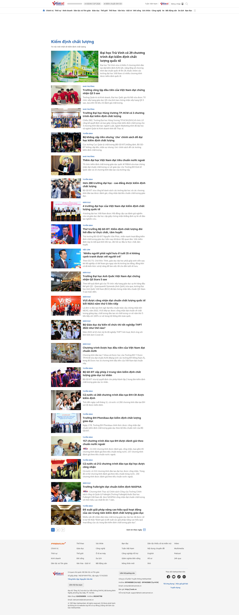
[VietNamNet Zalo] (184, 578)
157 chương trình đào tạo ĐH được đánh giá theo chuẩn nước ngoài (113, 442)
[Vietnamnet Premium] (58, 544)
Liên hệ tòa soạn (75, 585)
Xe (163, 10)
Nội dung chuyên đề (156, 548)
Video (176, 543)
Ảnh (149, 563)
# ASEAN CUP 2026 (92, 3)
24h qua (177, 558)
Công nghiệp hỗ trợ (130, 553)
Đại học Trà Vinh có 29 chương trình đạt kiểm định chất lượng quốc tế (122, 57)
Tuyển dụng (175, 587)
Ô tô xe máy (101, 553)
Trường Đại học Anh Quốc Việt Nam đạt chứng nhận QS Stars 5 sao (111, 277)
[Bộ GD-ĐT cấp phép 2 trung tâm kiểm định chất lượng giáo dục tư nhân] (66, 377)
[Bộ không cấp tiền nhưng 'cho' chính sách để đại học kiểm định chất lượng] (66, 142)
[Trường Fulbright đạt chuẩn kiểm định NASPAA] (66, 492)
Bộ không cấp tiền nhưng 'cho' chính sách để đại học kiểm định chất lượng (113, 138)
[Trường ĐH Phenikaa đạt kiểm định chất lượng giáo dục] (66, 423)
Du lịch (181, 10)
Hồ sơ (150, 558)
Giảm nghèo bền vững (131, 558)
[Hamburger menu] (194, 10)
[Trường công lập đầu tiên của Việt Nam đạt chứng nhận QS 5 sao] (66, 95)
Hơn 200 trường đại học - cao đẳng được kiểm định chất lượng (114, 184)
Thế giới (104, 10)
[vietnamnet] (58, 6)
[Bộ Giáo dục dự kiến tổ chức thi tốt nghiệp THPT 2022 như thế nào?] (66, 330)
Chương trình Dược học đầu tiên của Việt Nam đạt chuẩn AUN (114, 349)
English (151, 553)
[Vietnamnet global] (164, 4)
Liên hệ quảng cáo (127, 573)
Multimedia (179, 548)
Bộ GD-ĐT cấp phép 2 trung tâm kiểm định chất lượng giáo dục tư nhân (112, 373)
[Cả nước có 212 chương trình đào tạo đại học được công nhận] (66, 469)
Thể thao (113, 10)
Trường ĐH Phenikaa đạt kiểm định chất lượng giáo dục (112, 419)
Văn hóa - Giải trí (125, 10)
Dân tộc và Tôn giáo (82, 10)
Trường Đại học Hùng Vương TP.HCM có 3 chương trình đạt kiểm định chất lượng (113, 114)
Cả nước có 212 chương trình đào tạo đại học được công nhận (114, 465)
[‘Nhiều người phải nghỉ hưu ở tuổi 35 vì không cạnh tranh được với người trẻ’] (66, 259)
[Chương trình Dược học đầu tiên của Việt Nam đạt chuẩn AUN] (66, 353)
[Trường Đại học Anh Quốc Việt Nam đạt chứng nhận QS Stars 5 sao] (66, 281)
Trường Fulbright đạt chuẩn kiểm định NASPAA (112, 486)
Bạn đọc (188, 10)
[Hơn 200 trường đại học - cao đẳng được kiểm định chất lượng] (66, 188)
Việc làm (86, 249)
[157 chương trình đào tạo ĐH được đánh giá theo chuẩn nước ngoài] (66, 446)
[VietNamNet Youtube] (173, 578)
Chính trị (50, 10)
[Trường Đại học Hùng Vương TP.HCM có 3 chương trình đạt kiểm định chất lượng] (66, 118)
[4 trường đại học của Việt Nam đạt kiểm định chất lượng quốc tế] (66, 211)
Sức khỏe (146, 10)
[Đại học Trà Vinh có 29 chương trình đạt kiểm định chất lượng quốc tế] (74, 66)
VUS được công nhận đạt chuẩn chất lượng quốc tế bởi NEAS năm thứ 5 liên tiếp (114, 302)
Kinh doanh (67, 10)
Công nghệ (156, 10)
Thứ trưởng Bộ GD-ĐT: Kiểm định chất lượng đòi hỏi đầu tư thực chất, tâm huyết (112, 230)
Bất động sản (171, 10)
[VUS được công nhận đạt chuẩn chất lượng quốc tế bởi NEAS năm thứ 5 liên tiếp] (66, 306)
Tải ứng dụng (168, 584)
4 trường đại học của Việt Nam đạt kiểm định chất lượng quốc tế (114, 207)
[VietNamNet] (44, 10)
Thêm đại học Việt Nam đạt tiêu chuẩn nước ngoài (114, 160)
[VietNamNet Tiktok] (179, 578)
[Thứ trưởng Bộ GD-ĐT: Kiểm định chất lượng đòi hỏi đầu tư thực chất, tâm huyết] (66, 234)
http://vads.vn (131, 589)
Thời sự (58, 10)
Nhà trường (88, 86)
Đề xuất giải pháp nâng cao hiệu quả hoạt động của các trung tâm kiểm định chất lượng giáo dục (113, 511)
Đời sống (137, 10)
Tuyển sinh (88, 133)
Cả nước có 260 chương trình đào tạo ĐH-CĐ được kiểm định (113, 396)
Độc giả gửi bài (182, 584)
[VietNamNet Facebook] (168, 578)
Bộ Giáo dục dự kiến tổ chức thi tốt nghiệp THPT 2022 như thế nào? (112, 326)
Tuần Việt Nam (151, 3)
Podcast (177, 553)
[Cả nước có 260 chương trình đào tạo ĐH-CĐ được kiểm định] (66, 400)
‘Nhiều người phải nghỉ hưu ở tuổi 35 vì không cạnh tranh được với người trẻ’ (111, 255)
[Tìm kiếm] (186, 3)
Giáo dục (95, 10)
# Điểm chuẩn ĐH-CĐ (113, 3)
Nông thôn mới (128, 563)
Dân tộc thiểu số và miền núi (159, 543)
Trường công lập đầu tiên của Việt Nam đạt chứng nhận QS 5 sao (114, 91)
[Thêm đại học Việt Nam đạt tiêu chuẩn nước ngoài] (66, 165)
